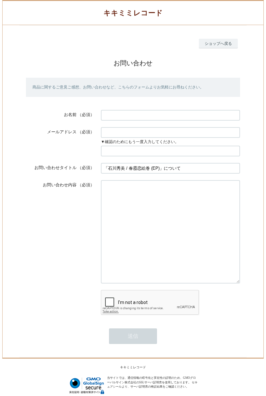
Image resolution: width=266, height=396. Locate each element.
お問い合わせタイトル (55, 167)
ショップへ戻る (218, 43)
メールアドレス (62, 131)
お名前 (70, 114)
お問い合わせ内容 (60, 184)
